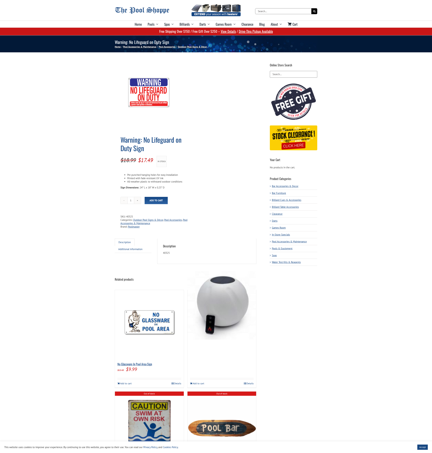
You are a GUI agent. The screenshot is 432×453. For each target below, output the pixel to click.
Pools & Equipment (282, 248)
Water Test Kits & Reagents (286, 262)
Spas (274, 255)
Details (177, 383)
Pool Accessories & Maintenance (289, 241)
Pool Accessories (173, 220)
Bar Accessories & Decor (285, 186)
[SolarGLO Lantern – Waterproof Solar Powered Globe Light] (221, 305)
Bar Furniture (279, 193)
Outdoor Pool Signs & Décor (148, 220)
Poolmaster (134, 226)
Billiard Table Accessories (285, 207)
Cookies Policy (170, 447)
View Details (228, 31)
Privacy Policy (150, 447)
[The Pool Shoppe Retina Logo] (142, 8)
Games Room (279, 227)
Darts (274, 220)
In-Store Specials (281, 234)
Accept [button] (422, 447)
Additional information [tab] (130, 249)
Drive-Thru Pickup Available (256, 31)
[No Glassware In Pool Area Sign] (149, 324)
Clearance (277, 213)
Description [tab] (124, 242)
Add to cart (156, 200)
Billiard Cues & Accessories (286, 200)
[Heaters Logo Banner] (216, 5)
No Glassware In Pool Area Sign (134, 364)
